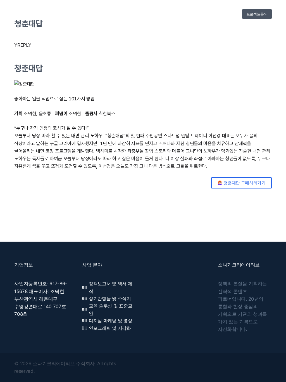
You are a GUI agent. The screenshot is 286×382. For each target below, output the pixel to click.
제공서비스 (140, 14)
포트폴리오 (162, 14)
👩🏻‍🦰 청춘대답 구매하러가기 (241, 182)
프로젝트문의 (257, 14)
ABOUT (121, 14)
